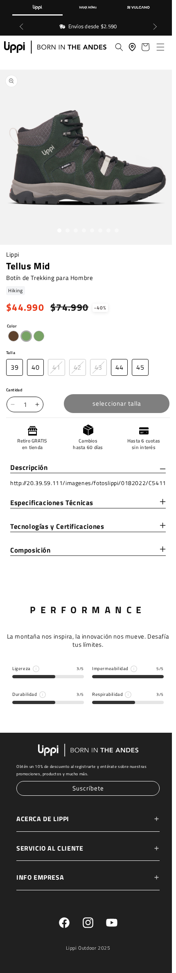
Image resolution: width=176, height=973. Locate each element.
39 (14, 368)
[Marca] (37, 8)
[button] (159, 47)
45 (140, 368)
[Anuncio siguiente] (155, 27)
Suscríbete (86, 788)
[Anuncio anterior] (21, 27)
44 (119, 368)
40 (35, 368)
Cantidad (14, 391)
